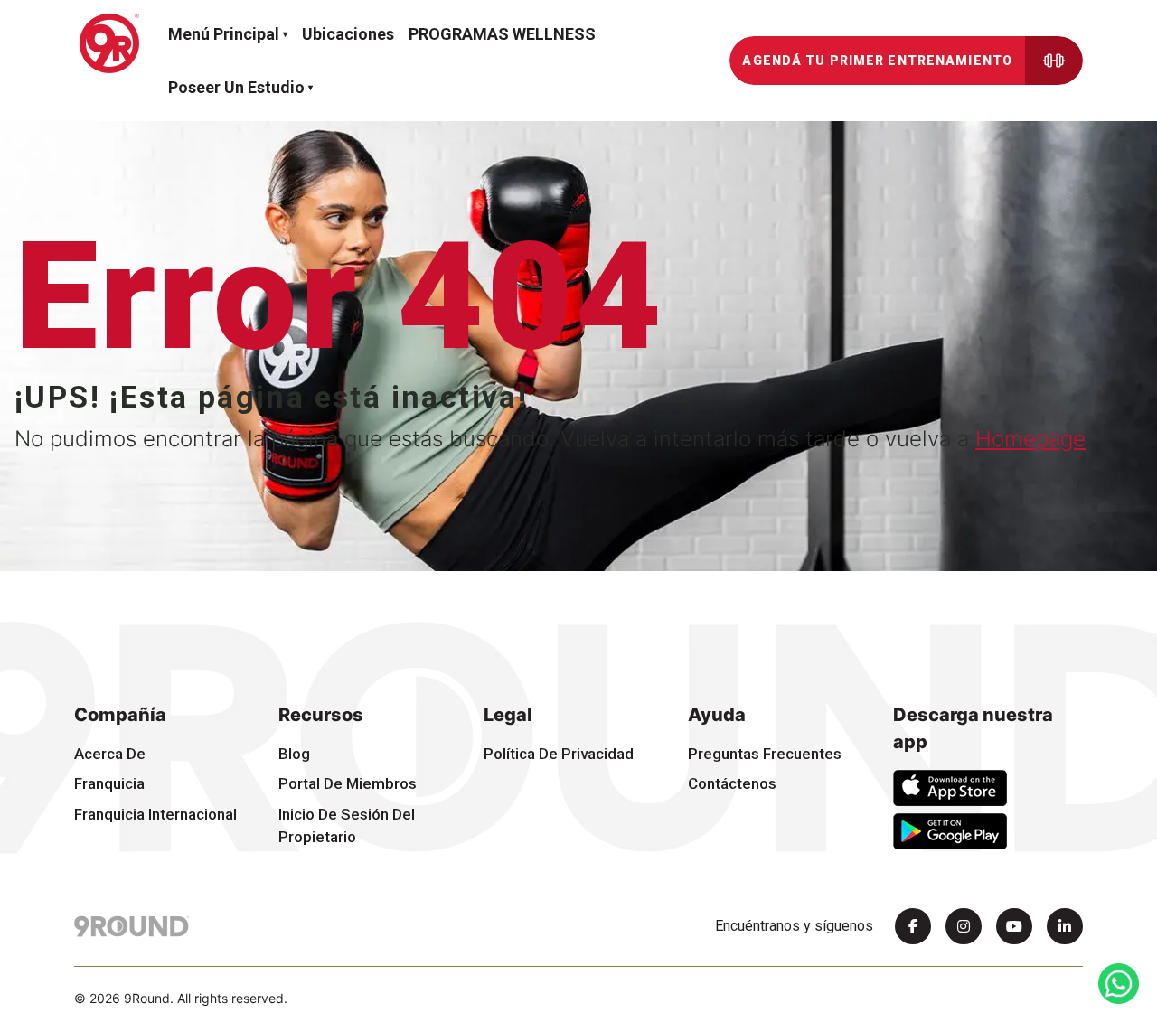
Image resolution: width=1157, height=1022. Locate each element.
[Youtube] (1014, 926)
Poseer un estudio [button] (236, 87)
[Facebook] (913, 926)
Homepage (1030, 439)
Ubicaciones (348, 33)
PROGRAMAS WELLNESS (502, 33)
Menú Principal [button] (223, 33)
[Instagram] (963, 926)
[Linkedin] (1065, 926)
